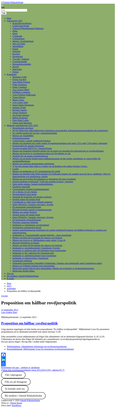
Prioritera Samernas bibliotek (25, 222)
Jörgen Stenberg (19, 112)
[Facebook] (58, 355)
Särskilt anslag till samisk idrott (26, 199)
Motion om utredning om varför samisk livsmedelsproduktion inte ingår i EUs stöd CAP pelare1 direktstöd (59, 143)
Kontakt (10, 278)
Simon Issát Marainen (22, 123)
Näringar (16, 51)
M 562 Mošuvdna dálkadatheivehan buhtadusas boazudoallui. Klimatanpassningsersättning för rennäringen (60, 130)
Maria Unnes (18, 100)
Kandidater (12, 74)
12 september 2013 (9, 310)
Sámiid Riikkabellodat (30, 400)
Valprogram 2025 (14, 21)
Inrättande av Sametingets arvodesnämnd (30, 225)
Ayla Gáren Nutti (20, 102)
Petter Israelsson (19, 84)
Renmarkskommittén (21, 64)
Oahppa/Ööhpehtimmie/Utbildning (28, 28)
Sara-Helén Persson (21, 82)
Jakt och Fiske (18, 44)
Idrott (14, 33)
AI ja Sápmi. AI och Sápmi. (24, 192)
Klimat (15, 72)
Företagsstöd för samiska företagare (28, 146)
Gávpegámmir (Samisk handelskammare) (30, 189)
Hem (9, 18)
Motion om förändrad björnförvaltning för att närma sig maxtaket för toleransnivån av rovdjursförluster (58, 151)
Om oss (10, 273)
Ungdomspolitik (19, 61)
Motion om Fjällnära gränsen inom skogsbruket (33, 266)
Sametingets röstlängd (22, 261)
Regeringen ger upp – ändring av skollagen (20, 367)
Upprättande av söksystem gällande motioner (32, 202)
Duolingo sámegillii (21, 186)
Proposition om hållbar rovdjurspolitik (29, 323)
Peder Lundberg (19, 87)
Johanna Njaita (19, 107)
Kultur (15, 49)
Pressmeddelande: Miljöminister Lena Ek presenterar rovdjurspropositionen (40, 349)
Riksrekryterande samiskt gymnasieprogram (31, 209)
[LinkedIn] (58, 359)
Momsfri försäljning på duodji (26, 243)
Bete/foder (17, 69)
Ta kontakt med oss (15, 388)
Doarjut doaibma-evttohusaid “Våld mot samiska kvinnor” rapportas (42, 181)
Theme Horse (16, 403)
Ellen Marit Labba (20, 120)
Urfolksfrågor (18, 38)
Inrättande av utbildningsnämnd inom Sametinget (34, 255)
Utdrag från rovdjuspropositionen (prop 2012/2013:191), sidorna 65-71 (33, 370)
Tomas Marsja (18, 97)
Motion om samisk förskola (24, 212)
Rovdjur (16, 54)
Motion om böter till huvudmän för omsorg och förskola (37, 238)
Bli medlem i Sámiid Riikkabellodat (23, 276)
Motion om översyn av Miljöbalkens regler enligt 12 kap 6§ (38, 240)
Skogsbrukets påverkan (22, 128)
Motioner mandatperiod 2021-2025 (22, 125)
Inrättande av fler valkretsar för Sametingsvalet (33, 253)
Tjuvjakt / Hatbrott (20, 59)
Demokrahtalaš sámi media (24, 194)
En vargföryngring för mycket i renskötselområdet (34, 133)
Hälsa (15, 31)
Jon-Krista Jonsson (20, 115)
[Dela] (58, 364)
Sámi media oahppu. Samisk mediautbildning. (32, 184)
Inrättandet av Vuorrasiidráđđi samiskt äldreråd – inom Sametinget (41, 235)
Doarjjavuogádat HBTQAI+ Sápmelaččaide (32, 148)
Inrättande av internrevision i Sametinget (30, 258)
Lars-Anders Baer (9, 312)
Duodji (15, 67)
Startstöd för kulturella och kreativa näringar (32, 197)
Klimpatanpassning (21, 138)
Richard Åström (19, 110)
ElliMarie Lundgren (21, 92)
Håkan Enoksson (20, 118)
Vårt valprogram (13, 374)
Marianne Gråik (19, 77)
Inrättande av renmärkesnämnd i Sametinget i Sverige (36, 248)
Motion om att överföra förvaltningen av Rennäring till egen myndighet (44, 179)
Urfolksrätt (17, 36)
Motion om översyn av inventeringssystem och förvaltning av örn (41, 153)
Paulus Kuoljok (19, 79)
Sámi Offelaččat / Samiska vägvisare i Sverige (32, 204)
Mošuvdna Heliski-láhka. (23, 271)
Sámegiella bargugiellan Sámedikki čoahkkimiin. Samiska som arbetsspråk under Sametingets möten (57, 263)
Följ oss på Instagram (16, 381)
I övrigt (4, 296)
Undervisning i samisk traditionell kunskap (31, 141)
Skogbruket (17, 56)
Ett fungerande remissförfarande (26, 207)
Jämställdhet (17, 46)
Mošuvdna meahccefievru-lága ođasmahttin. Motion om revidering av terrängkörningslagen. (53, 268)
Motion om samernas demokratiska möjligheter (33, 164)
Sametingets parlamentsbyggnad (26, 227)
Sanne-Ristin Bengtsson (23, 105)
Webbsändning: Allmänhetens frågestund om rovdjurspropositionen (37, 346)
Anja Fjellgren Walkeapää (24, 95)
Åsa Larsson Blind (20, 89)
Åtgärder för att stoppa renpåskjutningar (30, 156)
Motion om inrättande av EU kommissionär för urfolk (36, 171)
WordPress (16, 405)
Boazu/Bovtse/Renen (21, 23)
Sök (3, 7)
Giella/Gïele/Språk (20, 26)
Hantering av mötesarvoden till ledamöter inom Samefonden (39, 250)
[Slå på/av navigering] (2, 5)
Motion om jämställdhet (23, 135)
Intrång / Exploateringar (23, 41)
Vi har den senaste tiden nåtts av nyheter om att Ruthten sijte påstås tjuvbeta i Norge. (50, 166)
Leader (15, 169)
